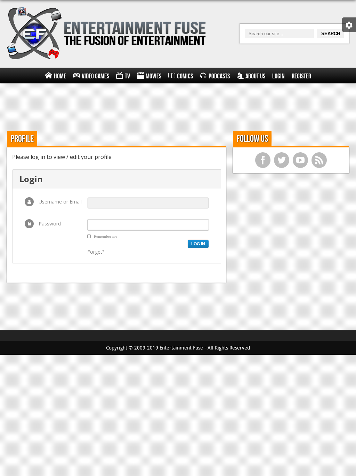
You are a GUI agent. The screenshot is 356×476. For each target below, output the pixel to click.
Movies (153, 76)
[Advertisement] (178, 106)
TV (127, 76)
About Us (255, 76)
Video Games (95, 76)
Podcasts (219, 76)
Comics (185, 76)
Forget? (95, 251)
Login (278, 76)
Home (60, 76)
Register (301, 76)
